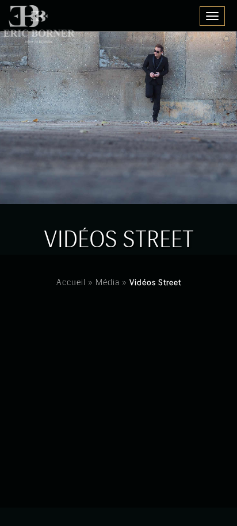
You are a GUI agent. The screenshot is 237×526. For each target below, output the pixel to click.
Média (107, 282)
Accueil (71, 282)
